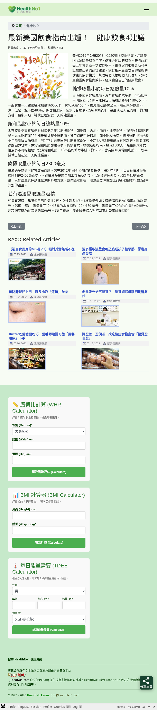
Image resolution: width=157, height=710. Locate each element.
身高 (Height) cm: (24, 509)
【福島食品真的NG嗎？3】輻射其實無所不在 (42, 249)
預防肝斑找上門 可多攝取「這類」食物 (38, 291)
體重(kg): (67, 599)
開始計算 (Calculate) (49, 542)
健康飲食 (13, 47)
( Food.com (19, 680)
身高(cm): (43, 599)
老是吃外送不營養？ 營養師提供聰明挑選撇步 (115, 293)
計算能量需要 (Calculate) (48, 629)
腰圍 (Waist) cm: (23, 439)
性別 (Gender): (22, 425)
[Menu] (146, 9)
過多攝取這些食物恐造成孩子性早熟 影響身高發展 (115, 251)
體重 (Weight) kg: (24, 524)
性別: (15, 585)
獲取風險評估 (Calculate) (49, 472)
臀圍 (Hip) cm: (21, 454)
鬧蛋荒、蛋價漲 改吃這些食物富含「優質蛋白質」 (115, 336)
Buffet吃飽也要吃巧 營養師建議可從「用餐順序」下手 (42, 336)
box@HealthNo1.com (65, 695)
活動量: (16, 613)
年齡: (15, 599)
